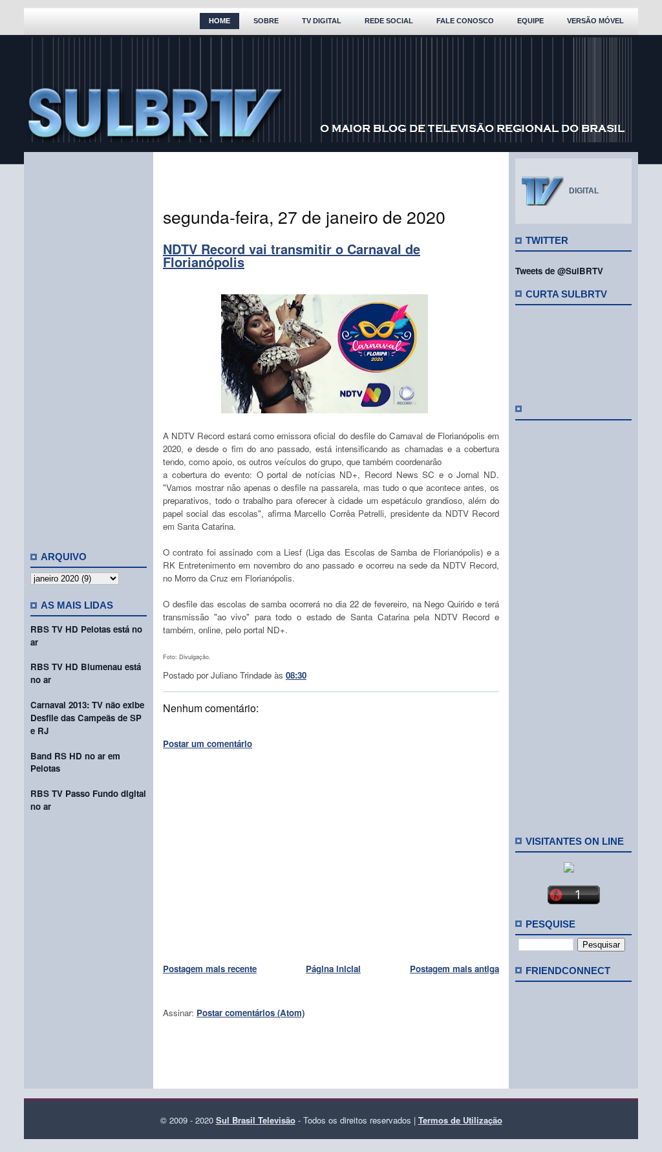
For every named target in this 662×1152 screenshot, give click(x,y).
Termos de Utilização (460, 1120)
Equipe (530, 21)
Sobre (266, 21)
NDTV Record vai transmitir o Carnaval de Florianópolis (291, 255)
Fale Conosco (465, 21)
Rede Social (389, 21)
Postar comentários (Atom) (250, 1012)
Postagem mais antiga (454, 968)
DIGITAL (584, 190)
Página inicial (333, 968)
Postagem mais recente (210, 968)
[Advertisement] (88, 346)
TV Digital (321, 21)
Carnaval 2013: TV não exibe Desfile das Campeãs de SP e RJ (87, 718)
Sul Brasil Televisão (255, 1120)
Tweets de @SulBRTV (559, 271)
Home (219, 21)
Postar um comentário (207, 743)
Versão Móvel (595, 21)
